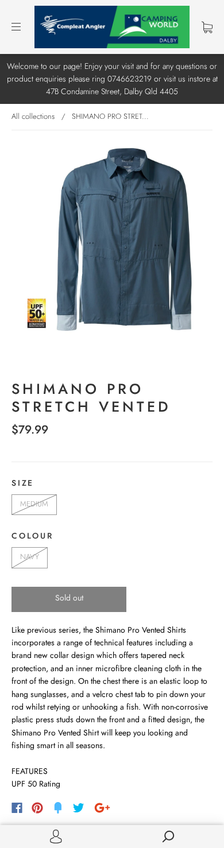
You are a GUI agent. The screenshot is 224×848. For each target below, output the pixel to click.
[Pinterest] (37, 808)
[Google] (102, 808)
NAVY (29, 556)
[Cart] (207, 27)
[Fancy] (58, 808)
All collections (33, 116)
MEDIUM (34, 503)
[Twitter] (78, 808)
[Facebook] (17, 808)
